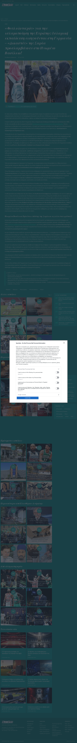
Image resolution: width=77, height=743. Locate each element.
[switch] (57, 372)
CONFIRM (27, 398)
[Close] (64, 343)
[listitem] (38, 369)
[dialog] (38, 371)
